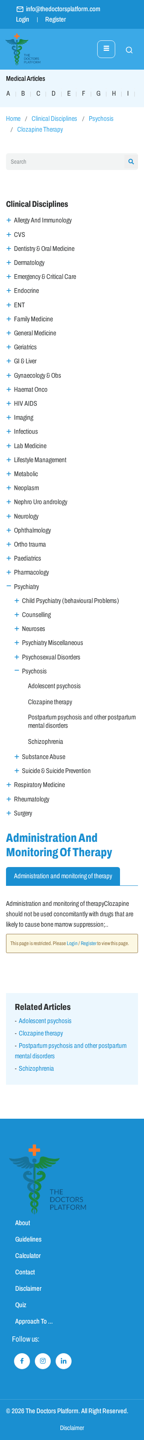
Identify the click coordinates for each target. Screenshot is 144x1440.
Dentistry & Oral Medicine (44, 248)
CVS (19, 234)
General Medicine (35, 333)
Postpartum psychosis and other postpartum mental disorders (82, 721)
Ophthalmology (32, 530)
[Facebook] (22, 1361)
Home (13, 118)
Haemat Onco (31, 389)
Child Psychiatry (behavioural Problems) (70, 601)
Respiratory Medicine (39, 785)
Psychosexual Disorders (51, 657)
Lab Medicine (30, 446)
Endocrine (26, 290)
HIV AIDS (25, 403)
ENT (19, 305)
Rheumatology (31, 799)
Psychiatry (26, 587)
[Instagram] (43, 1361)
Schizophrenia (45, 741)
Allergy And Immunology (43, 220)
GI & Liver (25, 361)
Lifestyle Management (40, 460)
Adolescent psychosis (54, 686)
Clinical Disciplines (54, 118)
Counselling (36, 615)
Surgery (23, 813)
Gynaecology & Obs (37, 375)
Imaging (23, 417)
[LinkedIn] (64, 1361)
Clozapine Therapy (40, 129)
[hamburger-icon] (106, 49)
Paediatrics (27, 558)
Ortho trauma (30, 544)
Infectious (26, 431)
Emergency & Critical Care (45, 276)
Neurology (26, 516)
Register (55, 19)
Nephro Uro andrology (40, 502)
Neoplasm (26, 488)
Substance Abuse (43, 757)
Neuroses (33, 629)
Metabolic (26, 474)
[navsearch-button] (125, 49)
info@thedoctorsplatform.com (63, 9)
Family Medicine (33, 319)
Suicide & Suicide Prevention (56, 771)
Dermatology (29, 262)
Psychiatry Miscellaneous (52, 643)
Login (22, 19)
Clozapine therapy (50, 702)
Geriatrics (25, 347)
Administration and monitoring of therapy (63, 876)
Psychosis (101, 118)
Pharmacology (31, 572)
